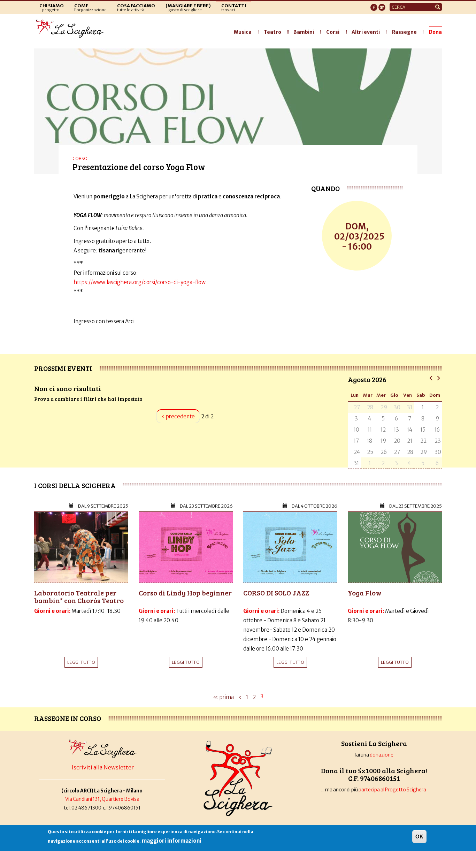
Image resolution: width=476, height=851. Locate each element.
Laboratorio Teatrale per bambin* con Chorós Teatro (79, 596)
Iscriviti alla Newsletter (103, 767)
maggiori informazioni (171, 840)
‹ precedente (178, 416)
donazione (381, 755)
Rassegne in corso (67, 718)
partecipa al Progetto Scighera (393, 790)
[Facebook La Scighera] (373, 5)
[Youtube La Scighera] (381, 5)
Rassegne (404, 32)
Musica (243, 32)
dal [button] (103, 506)
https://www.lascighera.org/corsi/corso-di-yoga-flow (140, 282)
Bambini (303, 32)
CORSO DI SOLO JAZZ (276, 593)
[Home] (71, 28)
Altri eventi (366, 32)
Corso (79, 158)
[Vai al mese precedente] (431, 378)
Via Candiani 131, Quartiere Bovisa (102, 799)
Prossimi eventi (63, 368)
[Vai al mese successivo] (438, 378)
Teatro (272, 32)
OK (419, 836)
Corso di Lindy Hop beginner (185, 593)
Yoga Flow (365, 593)
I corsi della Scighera (75, 485)
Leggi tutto (81, 662)
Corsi (332, 32)
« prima (223, 697)
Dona (435, 32)
